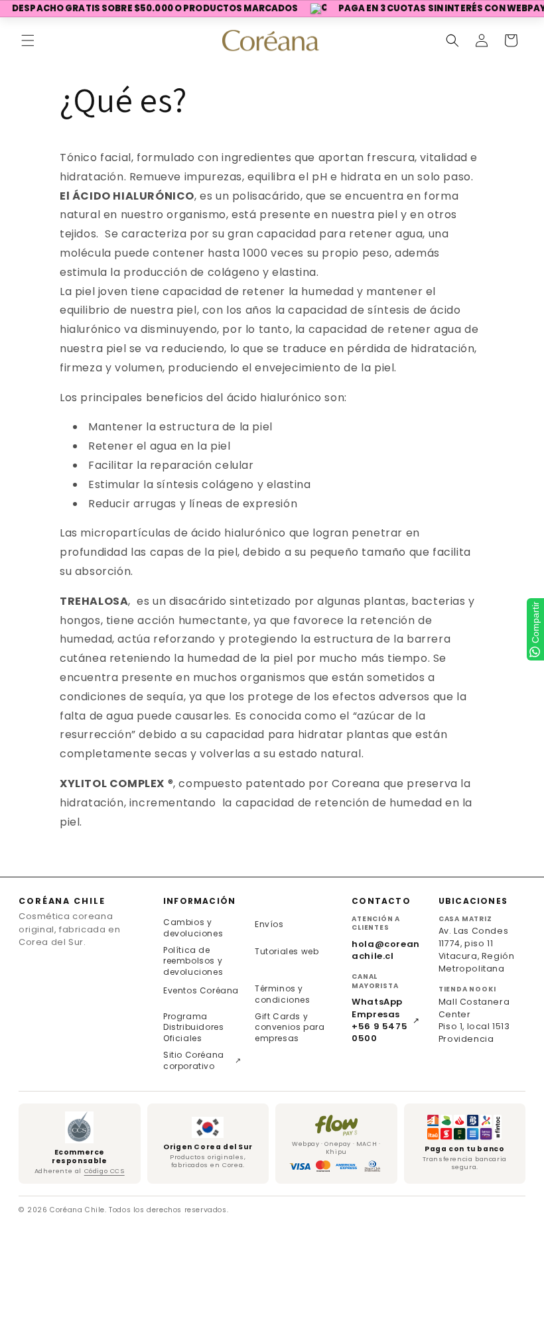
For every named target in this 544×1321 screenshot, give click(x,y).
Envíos (269, 924)
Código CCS (104, 1170)
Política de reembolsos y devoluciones (193, 961)
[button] (27, 40)
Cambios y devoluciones (193, 927)
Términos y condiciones (282, 994)
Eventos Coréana (201, 990)
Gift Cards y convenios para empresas (289, 1027)
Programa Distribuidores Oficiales (193, 1027)
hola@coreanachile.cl (386, 950)
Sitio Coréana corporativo (202, 1060)
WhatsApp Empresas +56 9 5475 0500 (386, 1020)
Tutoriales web (286, 951)
